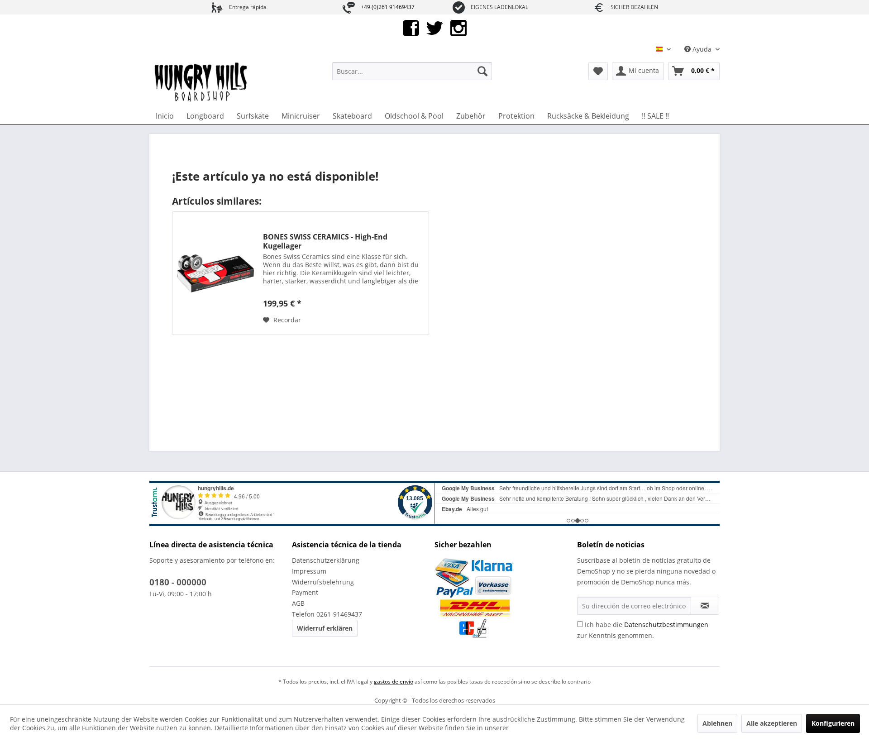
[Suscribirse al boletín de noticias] (705, 606)
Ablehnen (717, 723)
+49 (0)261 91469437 (388, 7)
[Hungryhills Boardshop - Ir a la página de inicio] (201, 82)
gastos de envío (393, 681)
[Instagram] (458, 27)
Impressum (309, 571)
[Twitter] (434, 27)
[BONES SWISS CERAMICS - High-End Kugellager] (215, 273)
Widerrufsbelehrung (323, 582)
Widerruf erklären (325, 628)
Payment (305, 592)
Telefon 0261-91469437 (327, 614)
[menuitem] (412, 71)
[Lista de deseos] (598, 71)
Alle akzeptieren (771, 723)
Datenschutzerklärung (325, 560)
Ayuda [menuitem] (702, 49)
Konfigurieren (833, 723)
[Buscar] (482, 71)
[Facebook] (411, 27)
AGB (298, 603)
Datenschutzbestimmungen (666, 624)
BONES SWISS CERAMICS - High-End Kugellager (325, 241)
